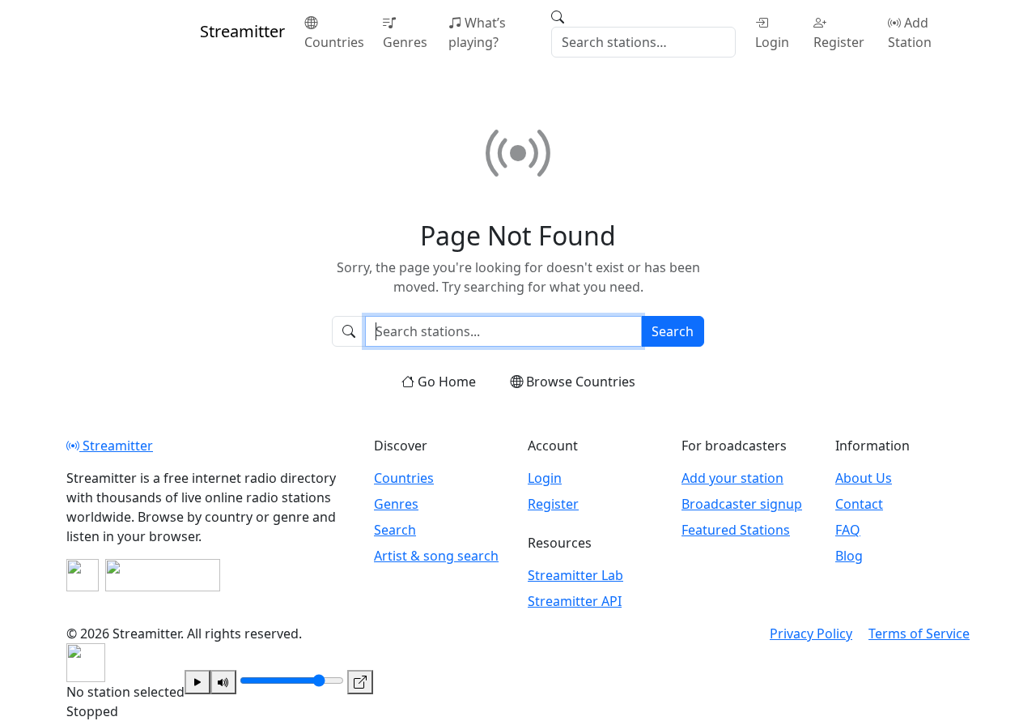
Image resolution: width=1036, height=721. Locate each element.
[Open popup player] (360, 682)
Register (838, 42)
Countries (334, 42)
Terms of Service (919, 633)
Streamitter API (575, 601)
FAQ (847, 530)
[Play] (197, 682)
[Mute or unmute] (223, 682)
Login (772, 42)
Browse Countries (580, 381)
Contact (859, 504)
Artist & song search (436, 556)
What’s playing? (477, 32)
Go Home (447, 381)
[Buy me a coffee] (162, 575)
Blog (849, 556)
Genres (405, 42)
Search (673, 331)
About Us (863, 478)
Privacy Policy (811, 633)
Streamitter (116, 445)
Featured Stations (735, 530)
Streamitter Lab (575, 575)
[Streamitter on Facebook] (82, 575)
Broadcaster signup (741, 504)
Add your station (732, 478)
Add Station (910, 32)
